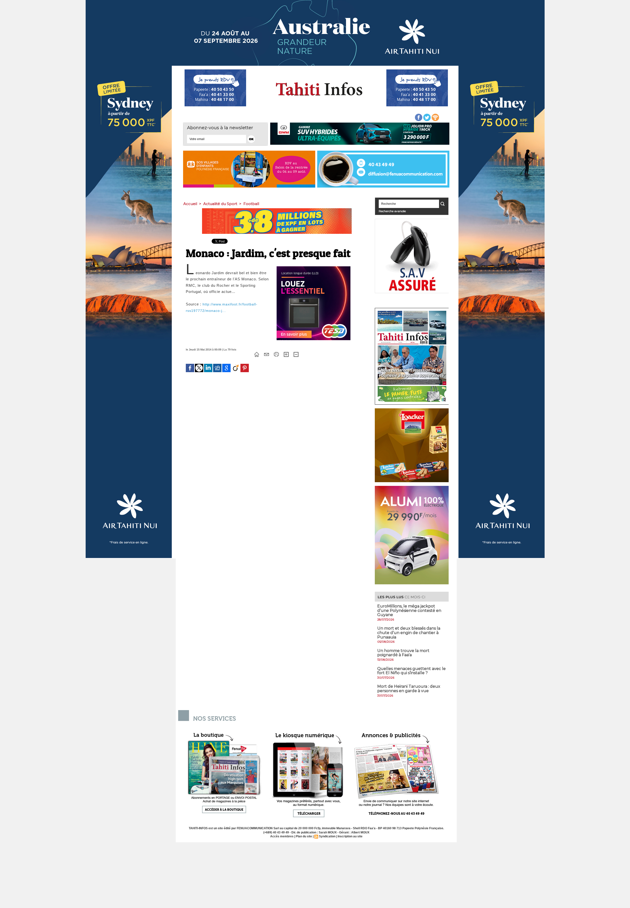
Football (251, 203)
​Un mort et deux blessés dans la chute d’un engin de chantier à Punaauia (408, 632)
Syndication (327, 836)
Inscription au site (350, 836)
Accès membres (282, 836)
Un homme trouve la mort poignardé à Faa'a (403, 652)
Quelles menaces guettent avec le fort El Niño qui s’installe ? (411, 670)
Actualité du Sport (220, 203)
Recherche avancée (392, 211)
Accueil (190, 203)
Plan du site (304, 836)
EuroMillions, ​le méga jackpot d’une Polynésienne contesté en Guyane (409, 610)
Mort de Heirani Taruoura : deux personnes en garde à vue (408, 688)
